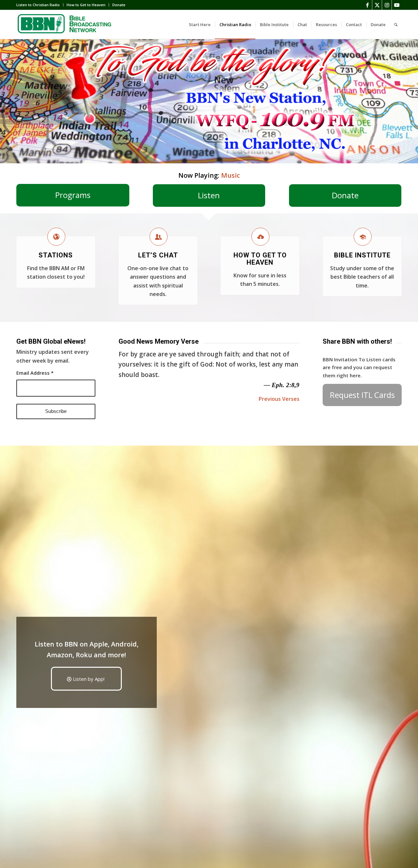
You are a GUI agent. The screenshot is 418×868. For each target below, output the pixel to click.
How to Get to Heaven (86, 4)
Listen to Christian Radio (38, 4)
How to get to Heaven (260, 258)
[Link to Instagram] (387, 5)
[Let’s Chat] (159, 237)
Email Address (35, 372)
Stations (56, 255)
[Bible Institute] (363, 237)
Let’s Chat (158, 255)
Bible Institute (362, 255)
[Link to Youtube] (397, 5)
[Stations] (56, 237)
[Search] (396, 24)
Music (230, 175)
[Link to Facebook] (367, 5)
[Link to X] (377, 5)
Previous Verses (279, 398)
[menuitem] (39, 5)
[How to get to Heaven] (260, 237)
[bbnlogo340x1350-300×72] (65, 24)
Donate (118, 4)
